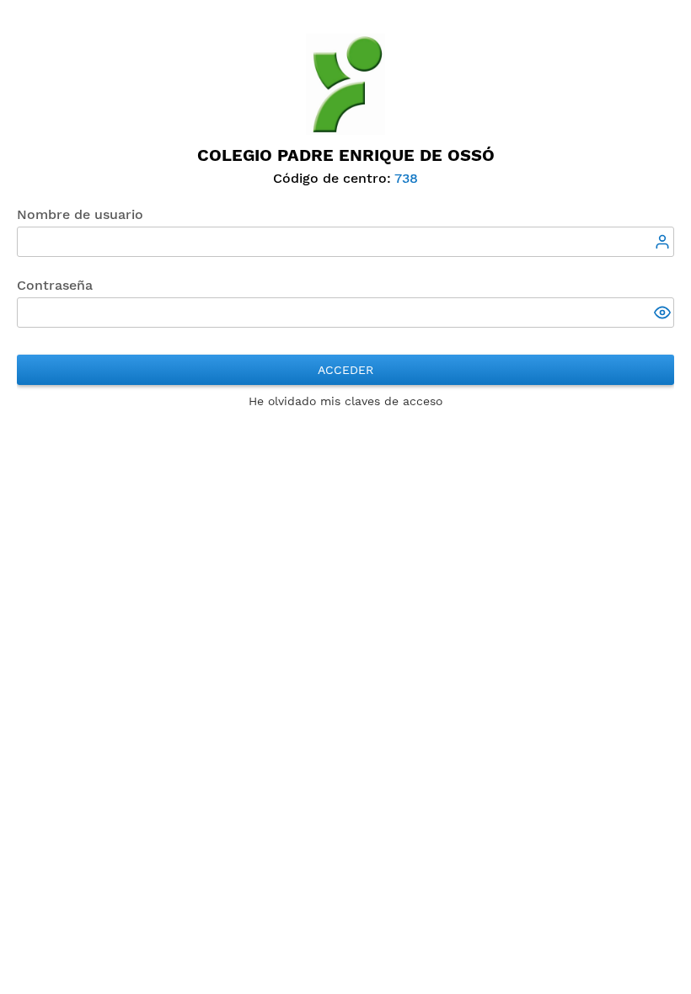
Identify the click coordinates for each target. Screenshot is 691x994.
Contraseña (55, 285)
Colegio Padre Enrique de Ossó (346, 155)
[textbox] (345, 242)
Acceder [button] (345, 370)
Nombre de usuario (80, 214)
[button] (664, 314)
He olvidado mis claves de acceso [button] (345, 401)
